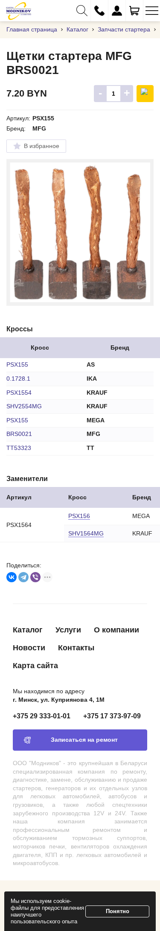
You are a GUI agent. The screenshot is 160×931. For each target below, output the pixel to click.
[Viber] (35, 577)
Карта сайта (35, 665)
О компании (116, 630)
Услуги (68, 630)
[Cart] (134, 10)
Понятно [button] (117, 911)
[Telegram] (23, 577)
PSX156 (79, 515)
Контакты (76, 647)
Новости (29, 647)
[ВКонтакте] (11, 577)
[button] (81, 10)
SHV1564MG (86, 533)
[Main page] (18, 10)
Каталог (28, 630)
